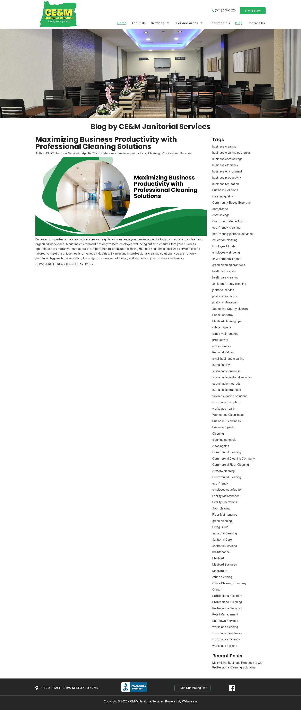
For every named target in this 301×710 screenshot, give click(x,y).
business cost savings (227, 159)
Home (122, 23)
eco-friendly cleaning (226, 227)
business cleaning (224, 146)
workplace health (223, 408)
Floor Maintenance (224, 514)
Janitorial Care (222, 539)
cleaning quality (222, 196)
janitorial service (223, 290)
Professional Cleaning (227, 602)
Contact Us (256, 23)
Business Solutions (225, 190)
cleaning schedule (224, 440)
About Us (138, 23)
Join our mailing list (193, 688)
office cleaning (222, 577)
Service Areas (187, 23)
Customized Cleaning (226, 477)
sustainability (221, 365)
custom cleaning (223, 471)
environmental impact (226, 259)
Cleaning (154, 153)
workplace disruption (226, 402)
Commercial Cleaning (226, 452)
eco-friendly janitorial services (232, 234)
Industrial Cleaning (224, 533)
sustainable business (226, 371)
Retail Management (225, 614)
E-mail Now (252, 11)
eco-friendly (220, 483)
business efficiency (225, 165)
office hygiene (221, 327)
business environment (227, 171)
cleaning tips (220, 446)
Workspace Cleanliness (228, 415)
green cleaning (222, 521)
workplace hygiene (224, 646)
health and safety (224, 271)
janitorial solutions (224, 296)
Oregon (217, 589)
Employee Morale (223, 246)
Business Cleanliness (226, 421)
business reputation (225, 184)
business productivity (132, 153)
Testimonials (220, 23)
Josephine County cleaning (230, 309)
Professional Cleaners (227, 596)
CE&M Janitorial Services (147, 701)
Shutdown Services (225, 621)
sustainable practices (226, 390)
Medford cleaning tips (226, 321)
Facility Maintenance (226, 496)
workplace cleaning (225, 627)
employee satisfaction (227, 489)
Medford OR (220, 571)
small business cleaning (228, 359)
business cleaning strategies (231, 152)
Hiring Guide (220, 527)
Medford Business (224, 564)
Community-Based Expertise (231, 202)
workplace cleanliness (227, 633)
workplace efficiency (226, 639)
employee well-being (226, 252)
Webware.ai (189, 701)
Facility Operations (224, 502)
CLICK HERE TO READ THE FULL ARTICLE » (64, 264)
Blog (238, 23)
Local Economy (222, 315)
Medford (218, 558)
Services (158, 23)
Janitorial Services (224, 546)
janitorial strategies (225, 302)
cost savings (221, 215)
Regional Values (223, 352)
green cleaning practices (228, 265)
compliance (220, 209)
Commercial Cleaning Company (233, 458)
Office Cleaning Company (229, 583)
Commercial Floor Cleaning (230, 465)
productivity (220, 340)
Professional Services (176, 153)
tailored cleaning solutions (230, 396)
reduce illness (221, 346)
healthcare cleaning (225, 277)
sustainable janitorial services (232, 377)
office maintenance (225, 334)
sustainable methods (226, 383)
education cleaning (225, 240)
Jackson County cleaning (229, 284)
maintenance (221, 552)
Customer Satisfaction (227, 221)
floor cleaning (221, 508)
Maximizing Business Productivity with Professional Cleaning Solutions (106, 142)
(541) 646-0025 (225, 10)
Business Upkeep (223, 427)
